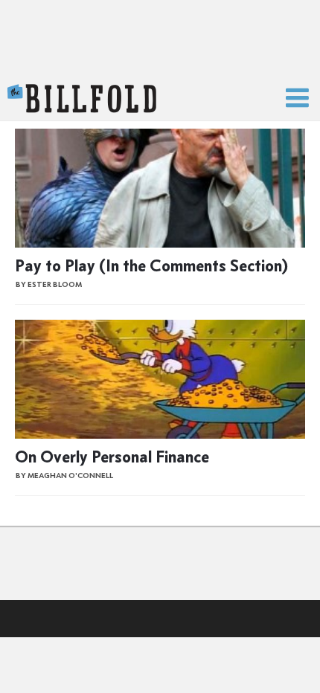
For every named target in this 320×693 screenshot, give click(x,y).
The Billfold (81, 99)
